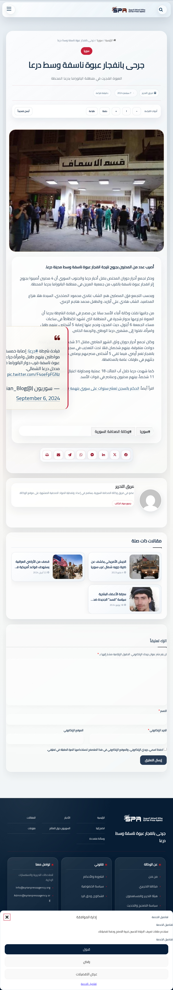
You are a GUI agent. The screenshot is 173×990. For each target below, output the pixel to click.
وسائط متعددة (97, 838)
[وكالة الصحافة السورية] (129, 9)
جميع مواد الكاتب (123, 503)
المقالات (31, 817)
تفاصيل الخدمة (89, 983)
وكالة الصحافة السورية (112, 431)
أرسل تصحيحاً (24, 111)
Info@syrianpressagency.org (33, 887)
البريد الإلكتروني (157, 730)
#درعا (33, 351)
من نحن (153, 876)
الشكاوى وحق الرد (92, 896)
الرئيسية (109, 40)
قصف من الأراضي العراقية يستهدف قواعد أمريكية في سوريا (31, 564)
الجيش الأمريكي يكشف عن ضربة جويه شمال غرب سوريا (108, 564)
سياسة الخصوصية (92, 886)
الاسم (163, 710)
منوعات (32, 828)
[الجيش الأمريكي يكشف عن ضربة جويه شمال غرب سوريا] (144, 567)
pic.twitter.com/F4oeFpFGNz (33, 374)
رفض (86, 961)
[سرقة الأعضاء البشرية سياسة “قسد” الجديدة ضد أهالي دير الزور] (144, 599)
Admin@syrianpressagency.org (32, 898)
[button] (7, 917)
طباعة (92, 111)
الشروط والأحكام (93, 876)
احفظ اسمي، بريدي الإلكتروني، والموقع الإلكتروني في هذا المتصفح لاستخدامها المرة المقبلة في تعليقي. (105, 749)
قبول (86, 949)
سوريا (100, 40)
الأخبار (67, 817)
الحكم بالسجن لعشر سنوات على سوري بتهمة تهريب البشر (95, 388)
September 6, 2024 (38, 398)
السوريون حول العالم (60, 828)
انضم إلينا (100, 828)
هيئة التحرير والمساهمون (142, 896)
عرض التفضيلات (86, 974)
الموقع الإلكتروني (73, 730)
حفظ (104, 111)
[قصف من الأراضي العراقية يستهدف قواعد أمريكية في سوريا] (67, 567)
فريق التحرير (125, 486)
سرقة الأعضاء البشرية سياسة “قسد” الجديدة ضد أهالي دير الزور (109, 597)
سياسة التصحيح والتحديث (142, 905)
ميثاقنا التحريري (148, 886)
